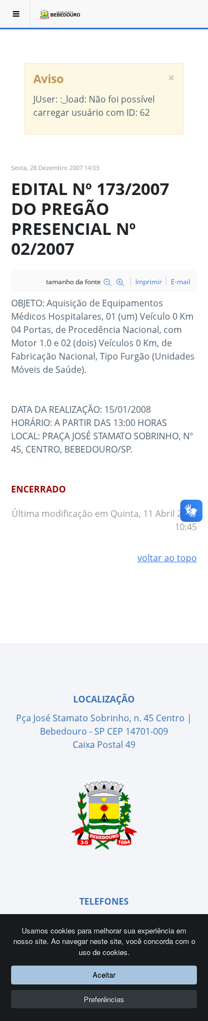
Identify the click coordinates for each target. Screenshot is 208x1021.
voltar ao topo (167, 558)
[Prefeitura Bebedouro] (59, 14)
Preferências (104, 999)
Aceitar (104, 974)
